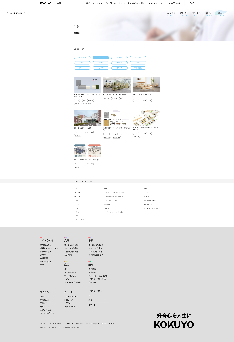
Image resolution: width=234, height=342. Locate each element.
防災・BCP (119, 68)
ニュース (68, 292)
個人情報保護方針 (149, 200)
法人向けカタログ (95, 254)
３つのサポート (170, 14)
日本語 (87, 323)
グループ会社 (45, 261)
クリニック (100, 58)
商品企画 (92, 282)
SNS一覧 (43, 323)
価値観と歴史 (45, 251)
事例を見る (196, 14)
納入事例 (100, 68)
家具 (90, 240)
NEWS (146, 189)
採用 (90, 300)
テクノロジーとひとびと (97, 275)
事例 (88, 3)
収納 (77, 216)
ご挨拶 (43, 254)
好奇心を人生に (174, 315)
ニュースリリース (71, 296)
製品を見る (184, 14)
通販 (90, 264)
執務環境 (100, 63)
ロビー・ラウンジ (80, 220)
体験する (208, 14)
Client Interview (82, 58)
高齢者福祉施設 (138, 68)
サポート (106, 189)
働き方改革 (138, 58)
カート (77, 212)
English (96, 323)
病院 (138, 63)
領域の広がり (45, 244)
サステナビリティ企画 (97, 279)
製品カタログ (147, 196)
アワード (43, 264)
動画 (82, 63)
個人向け (92, 272)
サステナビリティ (95, 291)
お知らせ (68, 303)
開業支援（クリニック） (111, 200)
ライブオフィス (111, 3)
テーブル (78, 204)
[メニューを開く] (191, 3)
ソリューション (98, 3)
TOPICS (83, 181)
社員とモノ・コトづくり (49, 248)
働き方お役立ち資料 (136, 3)
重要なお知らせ (70, 306)
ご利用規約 (147, 204)
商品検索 (68, 254)
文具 (66, 240)
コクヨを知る (77, 192)
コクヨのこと (45, 309)
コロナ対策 (119, 58)
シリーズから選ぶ (71, 248)
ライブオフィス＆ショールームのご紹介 (114, 212)
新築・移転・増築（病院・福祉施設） (114, 196)
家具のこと (44, 299)
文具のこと (44, 296)
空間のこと (44, 303)
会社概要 (44, 258)
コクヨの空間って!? (172, 3)
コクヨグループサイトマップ (151, 208)
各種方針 (79, 323)
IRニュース (68, 299)
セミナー (122, 3)
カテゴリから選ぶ (71, 244)
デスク (77, 200)
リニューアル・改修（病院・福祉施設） (115, 192)
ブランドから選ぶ (95, 248)
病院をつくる (82, 68)
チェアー (78, 208)
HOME (76, 181)
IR (89, 295)
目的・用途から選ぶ (72, 251)
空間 (59, 3)
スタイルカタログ (155, 3)
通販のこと (44, 306)
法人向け (92, 268)
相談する (220, 14)
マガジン (44, 292)
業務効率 (119, 63)
